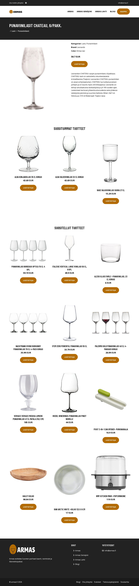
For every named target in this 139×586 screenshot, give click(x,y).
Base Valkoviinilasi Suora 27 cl (111, 190)
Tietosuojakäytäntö (111, 582)
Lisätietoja (79, 64)
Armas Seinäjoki (84, 11)
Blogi (112, 11)
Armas (70, 11)
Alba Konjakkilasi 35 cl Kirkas (28, 177)
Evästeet (97, 582)
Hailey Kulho (28, 496)
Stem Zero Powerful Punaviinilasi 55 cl (69, 346)
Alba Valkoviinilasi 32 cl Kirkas (69, 177)
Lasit (14, 31)
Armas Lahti (101, 11)
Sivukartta (125, 582)
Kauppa (123, 11)
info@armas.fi (123, 3)
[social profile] (26, 3)
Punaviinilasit (23, 31)
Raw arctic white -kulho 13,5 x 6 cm (69, 509)
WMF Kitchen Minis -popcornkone (111, 496)
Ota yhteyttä (87, 582)
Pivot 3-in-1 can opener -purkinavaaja (111, 429)
